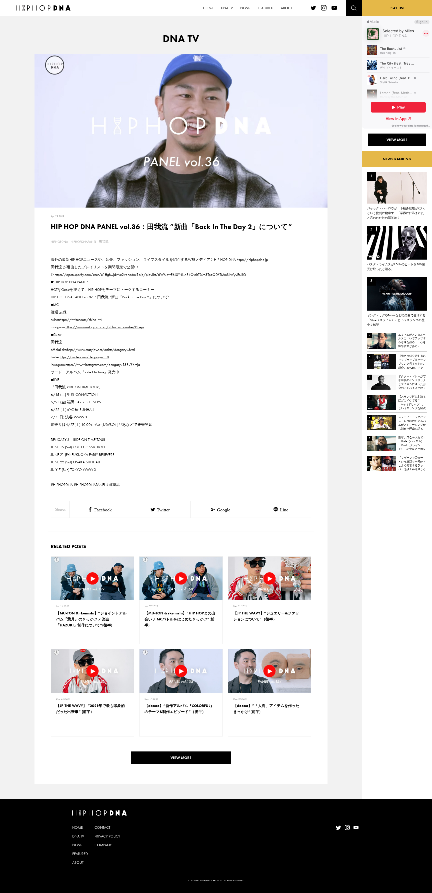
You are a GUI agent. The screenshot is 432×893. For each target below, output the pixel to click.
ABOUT (286, 8)
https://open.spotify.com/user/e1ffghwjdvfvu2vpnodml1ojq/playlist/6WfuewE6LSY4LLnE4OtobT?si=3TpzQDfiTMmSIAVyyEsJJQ (150, 274)
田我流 (103, 242)
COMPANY (103, 844)
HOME (208, 8)
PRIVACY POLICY (107, 836)
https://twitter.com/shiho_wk (81, 319)
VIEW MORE (181, 757)
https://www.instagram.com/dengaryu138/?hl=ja (103, 364)
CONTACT (102, 827)
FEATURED (265, 8)
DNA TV (227, 8)
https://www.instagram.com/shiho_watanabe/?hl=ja (105, 327)
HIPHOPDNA (59, 242)
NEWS (245, 8)
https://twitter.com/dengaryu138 (84, 357)
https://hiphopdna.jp (252, 259)
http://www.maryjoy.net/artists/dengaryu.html (101, 349)
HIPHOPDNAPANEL (83, 242)
